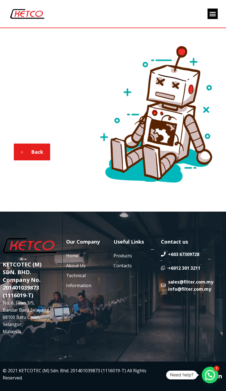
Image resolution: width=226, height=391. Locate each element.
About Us (75, 266)
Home (72, 256)
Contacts (123, 266)
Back (36, 152)
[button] (213, 14)
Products (123, 256)
